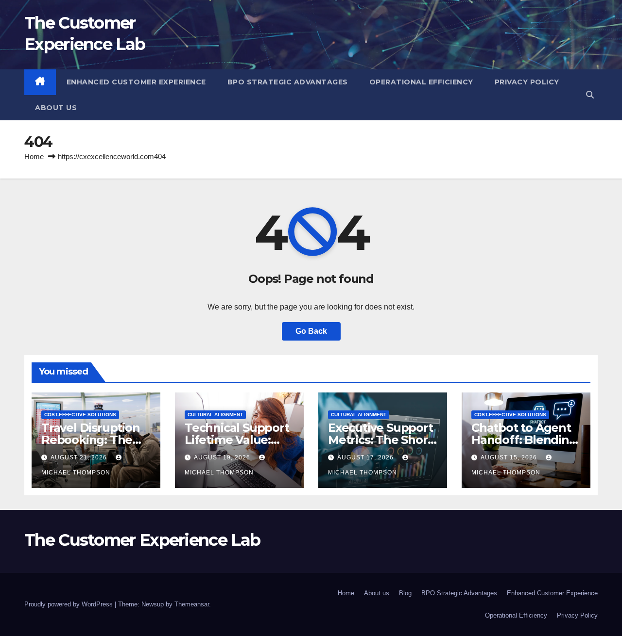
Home (34, 156)
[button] (590, 95)
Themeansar (191, 604)
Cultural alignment (215, 414)
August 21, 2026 (80, 457)
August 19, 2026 (223, 457)
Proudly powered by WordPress (69, 604)
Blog (405, 593)
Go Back (311, 331)
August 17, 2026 (366, 457)
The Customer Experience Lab (142, 540)
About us (56, 107)
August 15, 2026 (510, 457)
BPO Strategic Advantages (287, 82)
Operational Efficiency (421, 82)
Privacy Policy (527, 82)
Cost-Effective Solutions (80, 414)
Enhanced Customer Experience (136, 82)
